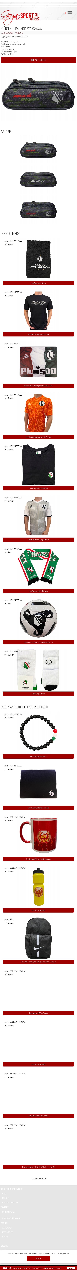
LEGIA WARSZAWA (7, 33)
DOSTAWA (5, 1236)
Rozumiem (38, 1258)
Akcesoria (19, 33)
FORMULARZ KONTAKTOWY (10, 1202)
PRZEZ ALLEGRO (38, 59)
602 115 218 (8, 1212)
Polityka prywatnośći (63, 1253)
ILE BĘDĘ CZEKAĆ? (7, 1232)
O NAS (4, 1193)
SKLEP (4, 1250)
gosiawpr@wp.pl (11, 1218)
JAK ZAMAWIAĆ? (7, 1228)
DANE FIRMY (5, 1198)
